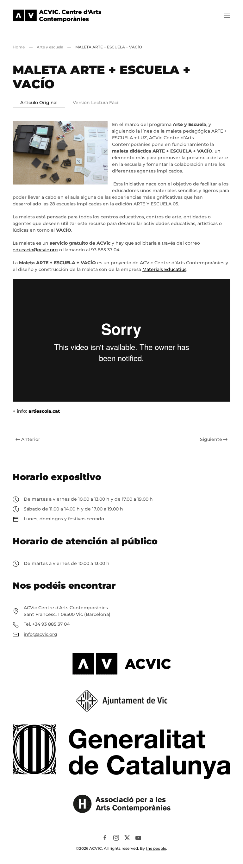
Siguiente (211, 439)
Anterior (30, 439)
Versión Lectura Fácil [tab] (96, 102)
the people (156, 848)
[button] (227, 16)
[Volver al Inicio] (57, 16)
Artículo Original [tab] (39, 102)
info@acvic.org (40, 634)
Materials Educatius (164, 269)
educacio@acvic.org (35, 250)
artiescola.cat (44, 411)
